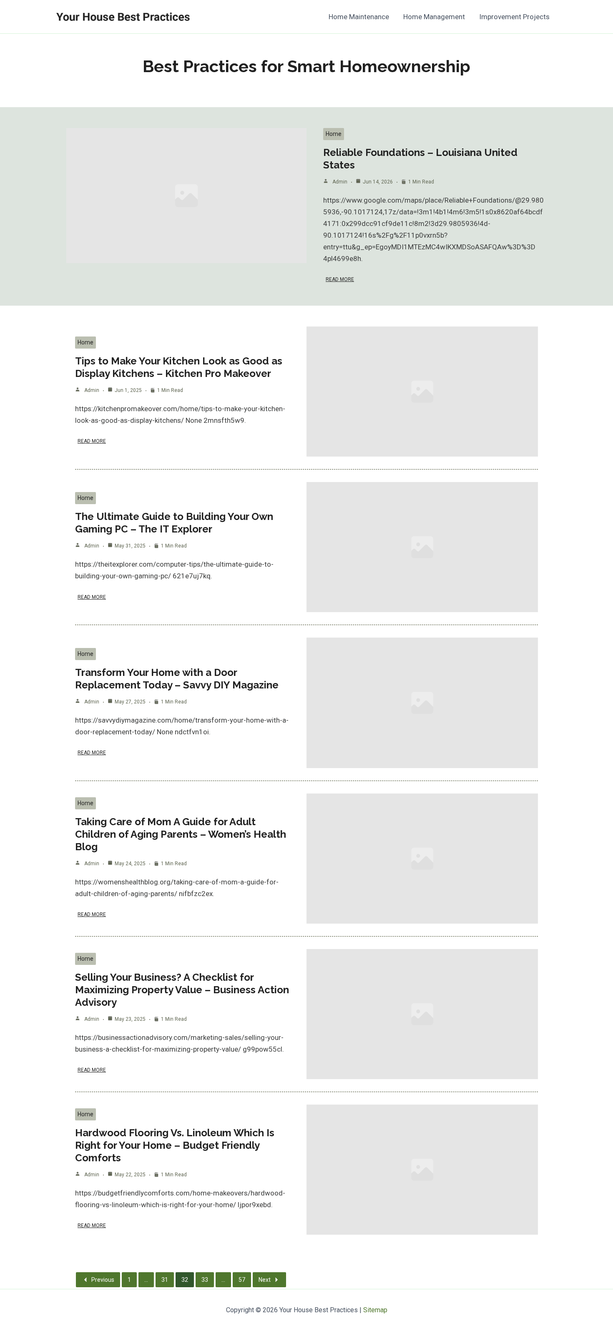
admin (339, 182)
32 (184, 1279)
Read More (340, 279)
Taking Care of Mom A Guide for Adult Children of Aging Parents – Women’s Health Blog (180, 834)
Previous (102, 1279)
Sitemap (375, 1310)
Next (265, 1279)
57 (242, 1279)
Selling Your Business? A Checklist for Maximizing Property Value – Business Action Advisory (182, 989)
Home (334, 134)
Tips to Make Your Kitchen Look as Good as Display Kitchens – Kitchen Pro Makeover (178, 367)
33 (204, 1279)
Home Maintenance (359, 17)
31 (164, 1279)
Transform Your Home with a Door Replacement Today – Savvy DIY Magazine (177, 678)
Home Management (434, 17)
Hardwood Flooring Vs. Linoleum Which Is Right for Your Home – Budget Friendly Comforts (174, 1145)
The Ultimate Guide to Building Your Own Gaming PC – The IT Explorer (174, 522)
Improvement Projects (514, 17)
